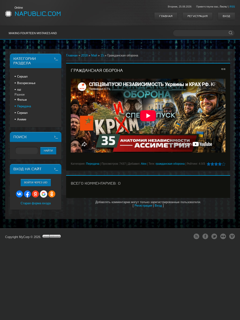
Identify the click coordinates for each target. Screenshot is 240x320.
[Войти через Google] (43, 194)
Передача (92, 163)
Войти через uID (35, 182)
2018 (84, 55)
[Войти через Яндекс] (35, 193)
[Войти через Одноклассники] (51, 193)
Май (94, 55)
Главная (165, 16)
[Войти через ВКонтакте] (19, 193)
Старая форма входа (36, 203)
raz (19, 89)
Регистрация (198, 16)
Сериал (22, 113)
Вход (226, 16)
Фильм (22, 99)
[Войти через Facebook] (27, 193)
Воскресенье (26, 83)
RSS (232, 6)
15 (102, 55)
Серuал (22, 76)
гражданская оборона (170, 163)
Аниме (21, 119)
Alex (143, 163)
